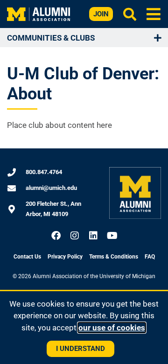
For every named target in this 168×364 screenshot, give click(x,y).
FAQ (150, 256)
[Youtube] (112, 235)
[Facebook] (56, 235)
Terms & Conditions (113, 256)
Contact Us (27, 256)
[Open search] (129, 14)
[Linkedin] (93, 235)
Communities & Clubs (51, 37)
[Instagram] (74, 235)
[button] (154, 14)
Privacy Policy (65, 256)
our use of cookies (111, 327)
